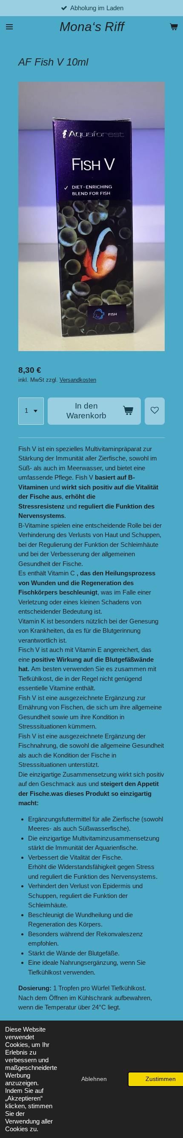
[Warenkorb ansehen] (173, 26)
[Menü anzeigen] (9, 26)
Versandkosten (78, 380)
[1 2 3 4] (31, 411)
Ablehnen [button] (94, 1079)
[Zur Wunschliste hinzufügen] (155, 411)
